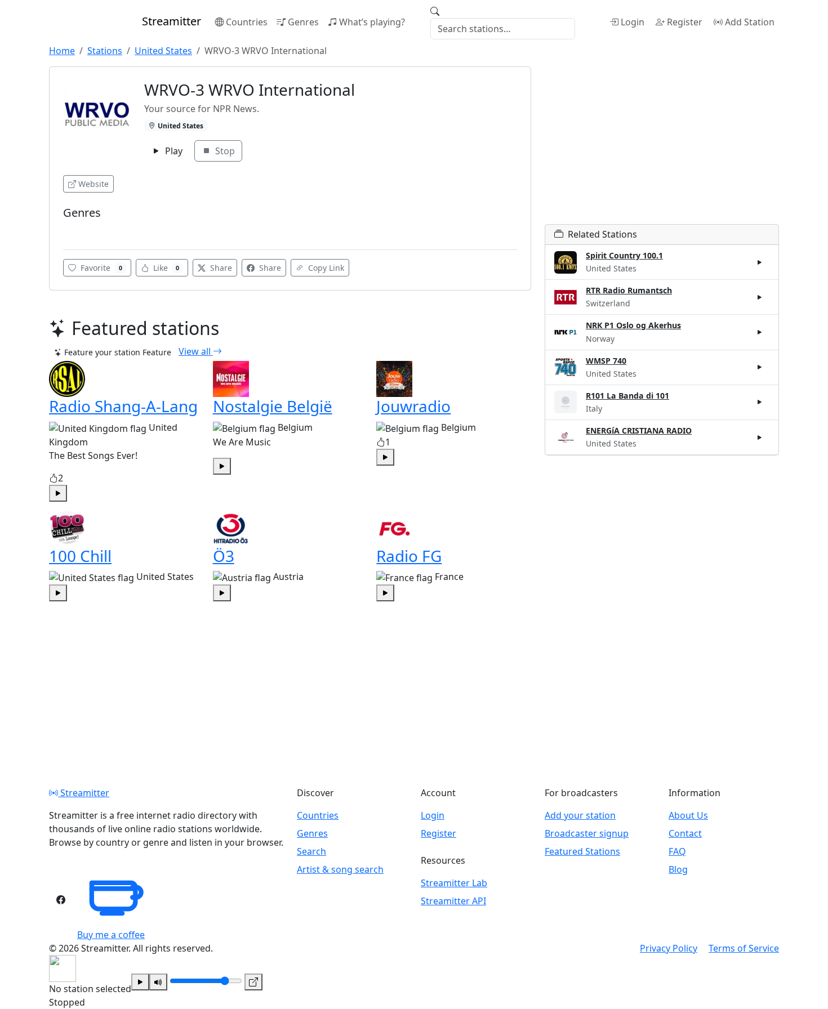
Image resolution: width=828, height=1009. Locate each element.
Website (93, 183)
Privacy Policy (668, 948)
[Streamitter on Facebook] (61, 899)
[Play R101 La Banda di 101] (759, 402)
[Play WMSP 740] (759, 367)
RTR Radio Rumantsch (629, 290)
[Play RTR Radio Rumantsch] (759, 297)
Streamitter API (453, 901)
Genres (303, 22)
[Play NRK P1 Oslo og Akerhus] (759, 332)
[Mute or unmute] (158, 982)
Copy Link (325, 267)
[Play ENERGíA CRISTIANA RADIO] (759, 437)
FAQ (677, 851)
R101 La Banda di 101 (627, 395)
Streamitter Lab (454, 883)
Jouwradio (413, 406)
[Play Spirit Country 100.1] (759, 262)
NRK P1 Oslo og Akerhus (633, 325)
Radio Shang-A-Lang (123, 406)
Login (632, 22)
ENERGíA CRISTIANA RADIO (639, 430)
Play (172, 151)
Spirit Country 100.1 (624, 255)
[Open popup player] (253, 982)
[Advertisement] (662, 145)
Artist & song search (340, 869)
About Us (688, 815)
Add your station (580, 815)
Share (220, 267)
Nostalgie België (272, 406)
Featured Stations (582, 851)
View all (196, 351)
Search (311, 851)
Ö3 (223, 555)
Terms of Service (744, 948)
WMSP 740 (606, 360)
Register (684, 22)
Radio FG (409, 555)
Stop (224, 151)
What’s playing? (372, 22)
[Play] (140, 982)
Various (80, 230)
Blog (678, 869)
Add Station (749, 22)
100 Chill (80, 555)
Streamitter (83, 793)
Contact (685, 833)
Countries (247, 22)
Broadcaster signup (587, 833)
